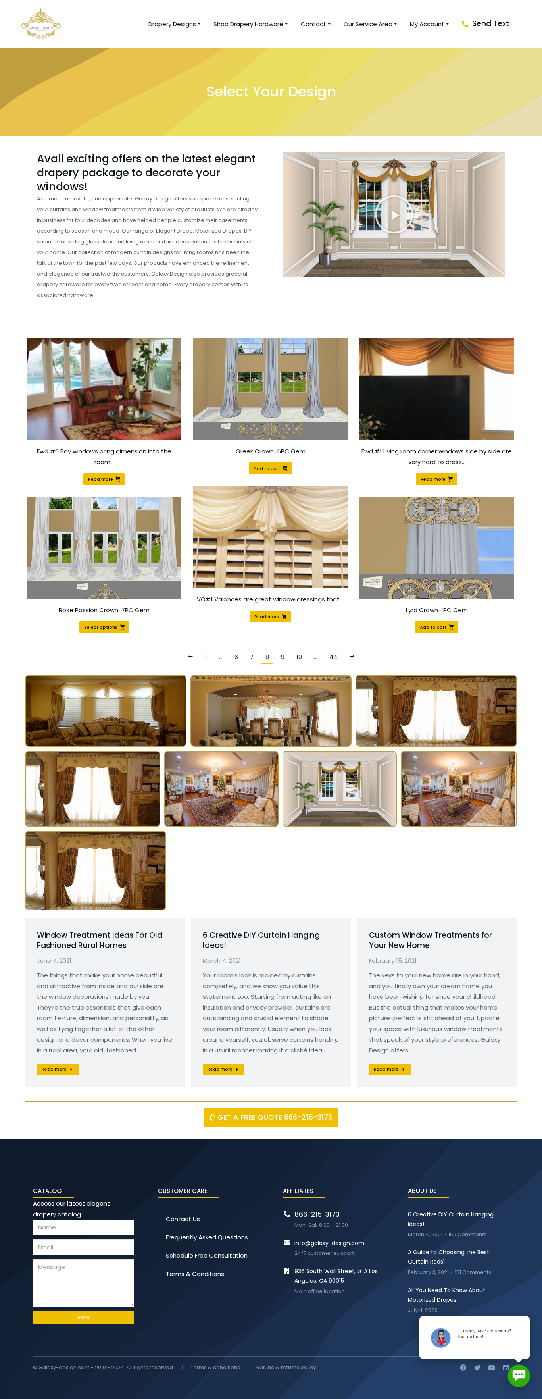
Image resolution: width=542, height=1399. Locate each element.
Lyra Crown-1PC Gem (437, 610)
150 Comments (467, 1234)
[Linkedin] (506, 1367)
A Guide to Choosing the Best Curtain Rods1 (448, 1257)
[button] (394, 214)
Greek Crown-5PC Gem (271, 451)
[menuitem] (175, 24)
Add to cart (267, 468)
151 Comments (473, 1272)
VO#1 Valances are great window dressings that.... (270, 599)
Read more (100, 479)
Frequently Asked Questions (207, 1237)
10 (299, 657)
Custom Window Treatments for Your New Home (430, 940)
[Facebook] (463, 1367)
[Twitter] (477, 1367)
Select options (100, 627)
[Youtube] (491, 1367)
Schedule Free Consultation (207, 1255)
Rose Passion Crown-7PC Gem (104, 610)
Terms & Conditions (195, 1274)
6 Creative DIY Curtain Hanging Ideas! (261, 940)
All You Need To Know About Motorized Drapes (446, 1295)
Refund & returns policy (286, 1367)
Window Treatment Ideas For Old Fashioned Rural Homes (99, 940)
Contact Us (183, 1219)
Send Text (490, 23)
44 (333, 657)
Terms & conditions (215, 1367)
